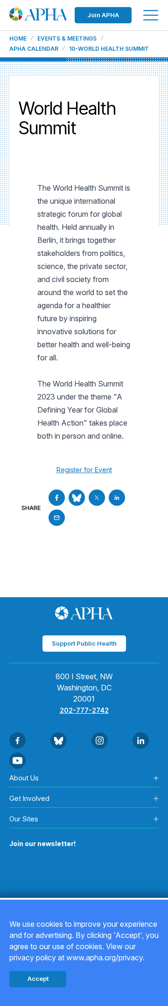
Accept (38, 978)
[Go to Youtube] (17, 760)
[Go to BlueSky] (77, 497)
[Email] (57, 518)
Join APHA (103, 15)
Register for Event (84, 470)
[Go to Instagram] (99, 740)
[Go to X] (97, 497)
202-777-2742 (84, 710)
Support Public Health (84, 643)
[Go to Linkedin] (117, 497)
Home (18, 38)
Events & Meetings (67, 38)
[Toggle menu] (151, 15)
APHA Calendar (33, 49)
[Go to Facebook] (57, 497)
